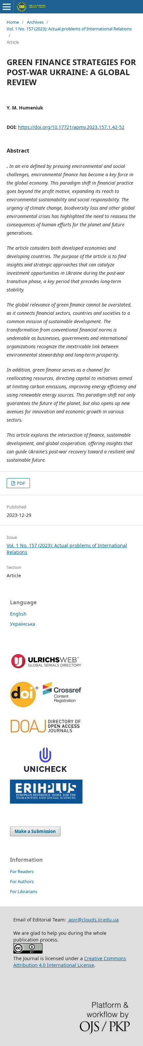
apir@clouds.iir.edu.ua (93, 919)
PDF (20, 483)
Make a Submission (35, 831)
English (18, 614)
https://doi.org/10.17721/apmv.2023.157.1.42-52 (71, 127)
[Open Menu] (6, 6)
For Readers (22, 871)
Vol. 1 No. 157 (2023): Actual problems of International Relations (69, 29)
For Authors (22, 881)
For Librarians (23, 891)
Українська (22, 624)
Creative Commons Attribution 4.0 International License (69, 961)
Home (13, 22)
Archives (35, 22)
